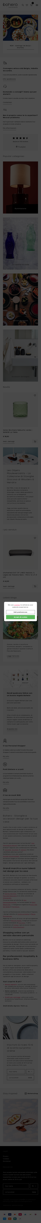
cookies (17, 605)
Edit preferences (20, 612)
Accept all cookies (20, 617)
